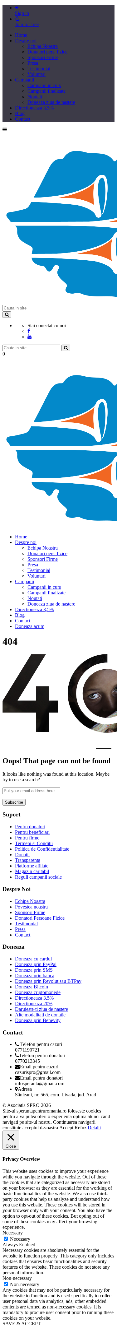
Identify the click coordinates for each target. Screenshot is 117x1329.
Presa (32, 63)
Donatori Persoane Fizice (40, 918)
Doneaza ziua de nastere (51, 102)
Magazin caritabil (32, 871)
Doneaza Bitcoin (31, 986)
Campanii (24, 79)
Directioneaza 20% (33, 1003)
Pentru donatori (30, 826)
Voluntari (36, 74)
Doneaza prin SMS (34, 970)
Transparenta (27, 860)
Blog (20, 113)
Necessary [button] (12, 1232)
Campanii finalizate (46, 91)
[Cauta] (65, 348)
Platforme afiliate (31, 865)
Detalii (94, 1127)
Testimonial (38, 68)
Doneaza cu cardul (33, 958)
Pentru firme (27, 837)
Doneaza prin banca (34, 975)
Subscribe (14, 802)
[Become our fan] (28, 331)
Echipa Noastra (42, 46)
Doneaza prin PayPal (35, 964)
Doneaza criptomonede (38, 992)
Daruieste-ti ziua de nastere (41, 1009)
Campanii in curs (44, 85)
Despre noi (26, 40)
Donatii (22, 854)
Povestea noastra (31, 906)
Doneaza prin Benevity (38, 1020)
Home (21, 35)
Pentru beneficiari (32, 832)
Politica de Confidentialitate (42, 849)
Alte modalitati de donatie (40, 1014)
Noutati (34, 96)
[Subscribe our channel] (29, 336)
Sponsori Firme (42, 57)
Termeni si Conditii (34, 843)
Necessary (20, 1239)
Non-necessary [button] (17, 1278)
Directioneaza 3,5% (34, 107)
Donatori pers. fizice (47, 51)
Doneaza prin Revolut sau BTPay (48, 981)
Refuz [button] (80, 1127)
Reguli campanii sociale (38, 877)
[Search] (6, 314)
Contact (22, 119)
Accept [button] (66, 1127)
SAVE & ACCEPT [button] (21, 1323)
